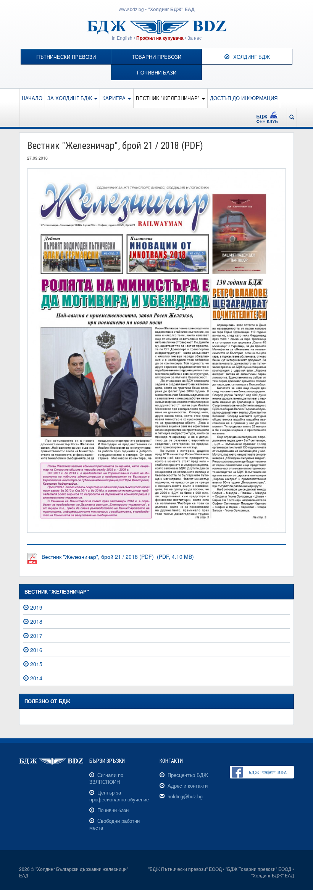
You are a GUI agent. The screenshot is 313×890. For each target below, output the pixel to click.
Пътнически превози (66, 56)
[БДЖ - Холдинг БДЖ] (156, 26)
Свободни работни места (114, 824)
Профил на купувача (160, 38)
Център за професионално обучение (119, 796)
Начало (32, 98)
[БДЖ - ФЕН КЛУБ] (270, 117)
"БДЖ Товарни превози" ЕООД (258, 869)
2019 (36, 607)
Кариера (114, 98)
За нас (194, 37)
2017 (36, 635)
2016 (36, 650)
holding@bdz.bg (185, 796)
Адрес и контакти (188, 785)
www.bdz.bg (131, 9)
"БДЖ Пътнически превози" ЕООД (185, 869)
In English (122, 37)
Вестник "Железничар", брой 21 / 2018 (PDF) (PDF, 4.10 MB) (118, 556)
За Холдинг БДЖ (70, 98)
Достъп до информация (244, 98)
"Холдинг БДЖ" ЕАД (171, 9)
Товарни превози (156, 56)
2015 (36, 664)
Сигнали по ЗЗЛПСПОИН (106, 778)
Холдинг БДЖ (251, 56)
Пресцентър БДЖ (188, 775)
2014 (36, 678)
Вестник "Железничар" (168, 98)
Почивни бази (156, 72)
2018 (36, 621)
